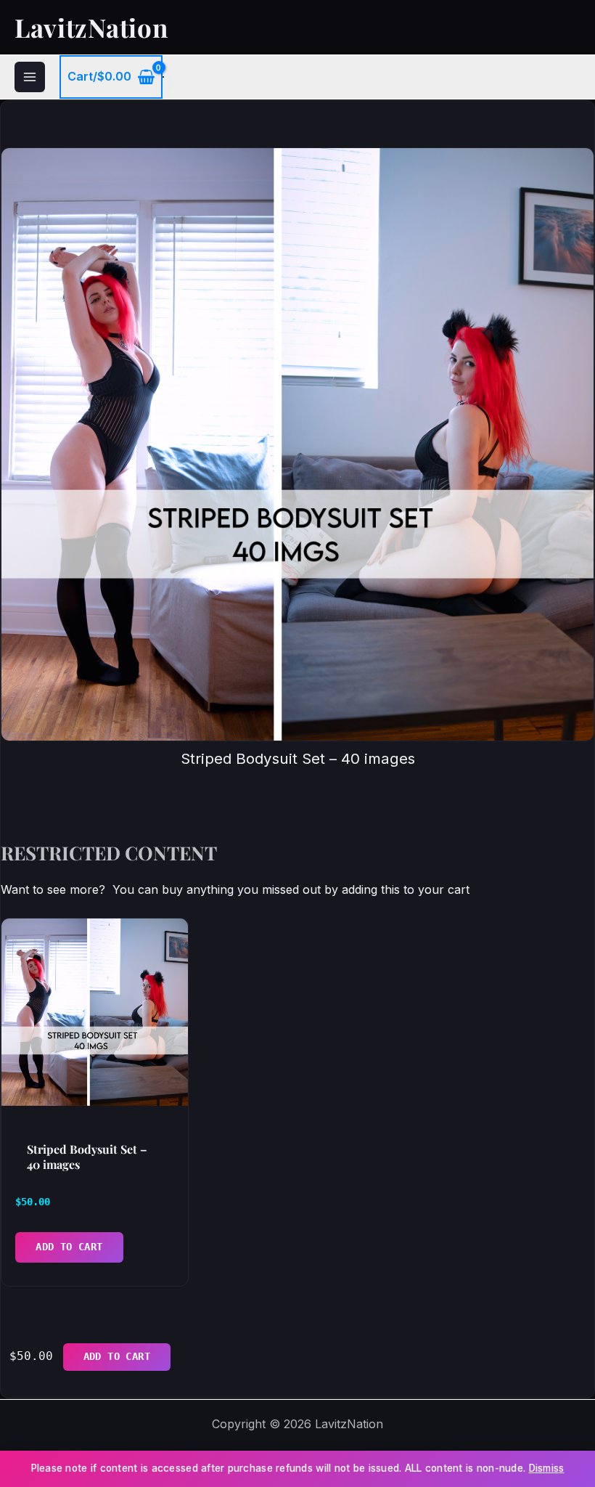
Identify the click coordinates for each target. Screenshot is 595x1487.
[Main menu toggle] (30, 77)
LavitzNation (91, 27)
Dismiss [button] (547, 1468)
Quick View (95, 1089)
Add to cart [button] (69, 1246)
